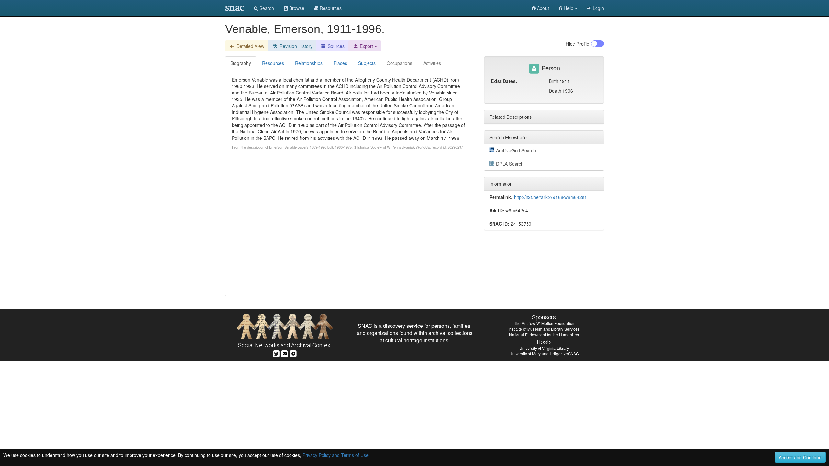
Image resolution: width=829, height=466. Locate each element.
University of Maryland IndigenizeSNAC (544, 353)
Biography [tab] (240, 63)
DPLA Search (510, 164)
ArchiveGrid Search (516, 150)
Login (597, 8)
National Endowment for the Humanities (544, 334)
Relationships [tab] (309, 63)
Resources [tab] (273, 63)
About (542, 8)
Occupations (399, 63)
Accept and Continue (800, 457)
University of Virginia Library (544, 348)
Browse (296, 8)
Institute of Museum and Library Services (544, 329)
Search (266, 8)
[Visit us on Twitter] (276, 353)
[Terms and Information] (293, 353)
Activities (432, 63)
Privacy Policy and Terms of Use (335, 455)
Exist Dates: (504, 81)
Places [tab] (340, 63)
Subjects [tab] (367, 63)
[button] (568, 8)
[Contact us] (285, 353)
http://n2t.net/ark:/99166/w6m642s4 (550, 197)
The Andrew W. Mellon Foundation (544, 323)
